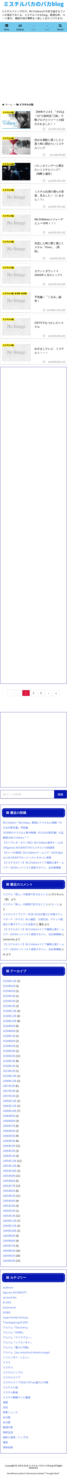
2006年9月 (9, 1116)
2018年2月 (9, 1061)
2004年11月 (9, 1225)
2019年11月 (9, 981)
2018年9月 (9, 1026)
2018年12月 (9, 1011)
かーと (55, 904)
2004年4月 (9, 1260)
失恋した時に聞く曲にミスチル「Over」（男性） (49, 247)
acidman (8, 1287)
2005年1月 (9, 1215)
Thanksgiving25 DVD (15, 1322)
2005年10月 (9, 1171)
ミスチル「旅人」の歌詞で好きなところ (25, 894)
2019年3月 (9, 996)
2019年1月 (9, 1006)
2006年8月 (9, 1121)
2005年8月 (9, 1180)
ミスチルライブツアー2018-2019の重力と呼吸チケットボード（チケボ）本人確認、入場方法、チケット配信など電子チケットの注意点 (33, 919)
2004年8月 (9, 1240)
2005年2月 (9, 1210)
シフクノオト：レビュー (16, 1357)
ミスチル (8, 1367)
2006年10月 (9, 1111)
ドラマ (6, 1362)
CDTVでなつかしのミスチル (49, 325)
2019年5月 (9, 986)
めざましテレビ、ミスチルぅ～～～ (49, 350)
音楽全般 (8, 1447)
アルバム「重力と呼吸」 (16, 1347)
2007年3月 (9, 1086)
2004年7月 (9, 1245)
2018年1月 (9, 1066)
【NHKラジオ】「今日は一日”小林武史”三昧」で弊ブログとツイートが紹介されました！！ (49, 118)
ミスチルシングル (13, 1372)
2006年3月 (9, 1146)
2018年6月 (9, 1041)
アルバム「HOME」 (14, 1332)
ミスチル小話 (8, 112)
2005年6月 (9, 1190)
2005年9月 (9, 1176)
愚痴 (5, 1402)
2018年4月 (9, 1051)
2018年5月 (9, 1046)
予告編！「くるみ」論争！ (47, 299)
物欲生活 (8, 1432)
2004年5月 (9, 1255)
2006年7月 (9, 1126)
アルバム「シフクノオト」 (18, 1342)
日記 (5, 1407)
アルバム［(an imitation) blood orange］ (27, 1352)
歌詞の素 (8, 1427)
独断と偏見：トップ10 (15, 1437)
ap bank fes (10, 1297)
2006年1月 (9, 1156)
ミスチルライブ (11, 1377)
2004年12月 (9, 1220)
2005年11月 (9, 1166)
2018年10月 (9, 1021)
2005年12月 (9, 1161)
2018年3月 (9, 1056)
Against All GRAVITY (15, 1292)
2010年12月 (9, 1076)
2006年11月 (9, 1106)
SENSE (7, 1312)
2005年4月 (9, 1200)
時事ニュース (10, 1412)
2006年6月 (9, 1131)
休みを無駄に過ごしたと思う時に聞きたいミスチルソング (49, 143)
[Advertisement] (33, 67)
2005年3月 (9, 1205)
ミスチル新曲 (10, 1392)
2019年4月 (9, 991)
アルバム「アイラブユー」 (18, 1337)
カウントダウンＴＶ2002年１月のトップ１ (48, 273)
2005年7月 (9, 1185)
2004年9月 (9, 1235)
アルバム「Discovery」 (16, 1327)
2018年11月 (9, 1016)
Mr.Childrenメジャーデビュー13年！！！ (48, 221)
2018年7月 (9, 1036)
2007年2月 (9, 1091)
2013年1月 (9, 1071)
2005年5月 (9, 1195)
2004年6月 (9, 1250)
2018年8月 (9, 1031)
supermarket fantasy (15, 1317)
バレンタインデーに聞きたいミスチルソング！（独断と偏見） (49, 169)
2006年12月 (9, 1101)
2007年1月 (9, 1096)
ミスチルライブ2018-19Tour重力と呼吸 (25, 1382)
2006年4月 (9, 1141)
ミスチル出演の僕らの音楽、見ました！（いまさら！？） (49, 195)
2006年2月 (9, 1151)
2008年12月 (9, 1081)
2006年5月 (9, 1136)
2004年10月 (9, 1230)
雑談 (5, 1442)
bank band (9, 1307)
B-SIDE (7, 1302)
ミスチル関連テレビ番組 (16, 1397)
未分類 (17, 293)
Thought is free (52, 1473)
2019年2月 (9, 1001)
